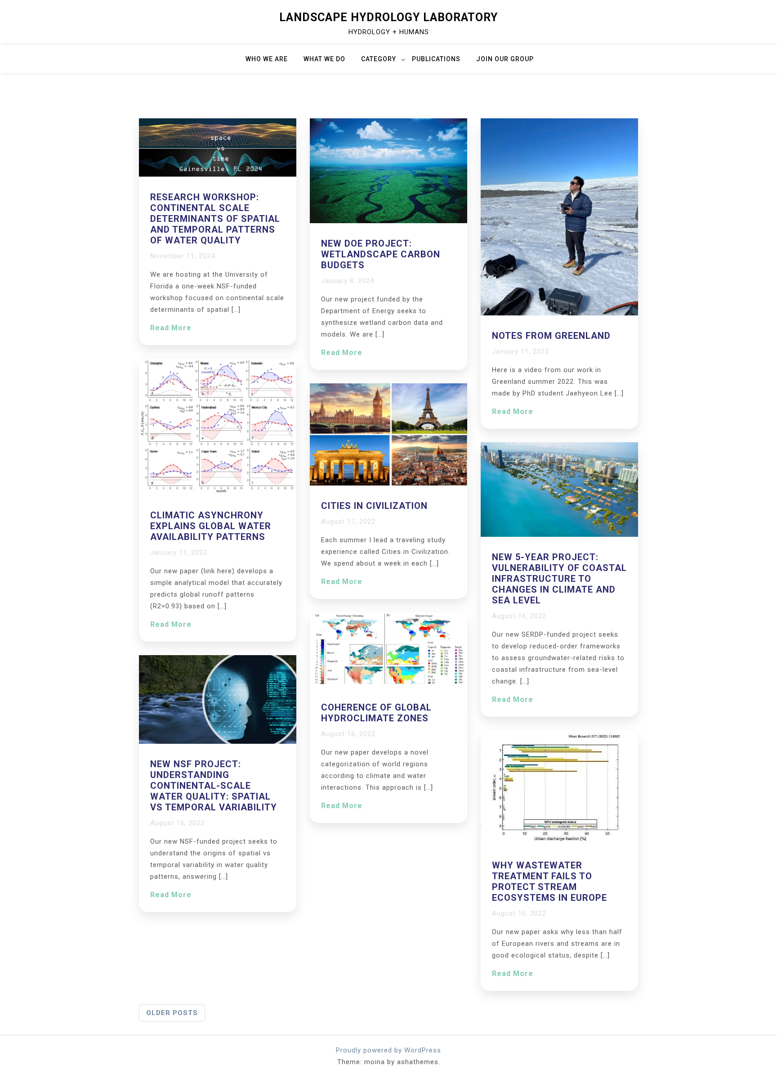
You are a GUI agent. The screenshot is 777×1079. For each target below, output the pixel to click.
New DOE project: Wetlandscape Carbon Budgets (380, 254)
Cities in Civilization (374, 505)
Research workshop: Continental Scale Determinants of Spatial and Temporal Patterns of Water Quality (215, 219)
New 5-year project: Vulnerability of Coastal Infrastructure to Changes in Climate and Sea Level (559, 579)
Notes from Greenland (551, 335)
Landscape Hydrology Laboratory (388, 17)
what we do (324, 59)
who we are (267, 59)
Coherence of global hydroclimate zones (376, 713)
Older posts (172, 1013)
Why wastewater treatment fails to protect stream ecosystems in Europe (549, 881)
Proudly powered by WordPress (388, 1050)
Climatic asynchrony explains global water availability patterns (210, 526)
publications (436, 59)
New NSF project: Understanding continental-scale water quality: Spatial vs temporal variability (213, 786)
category (378, 59)
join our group (505, 59)
